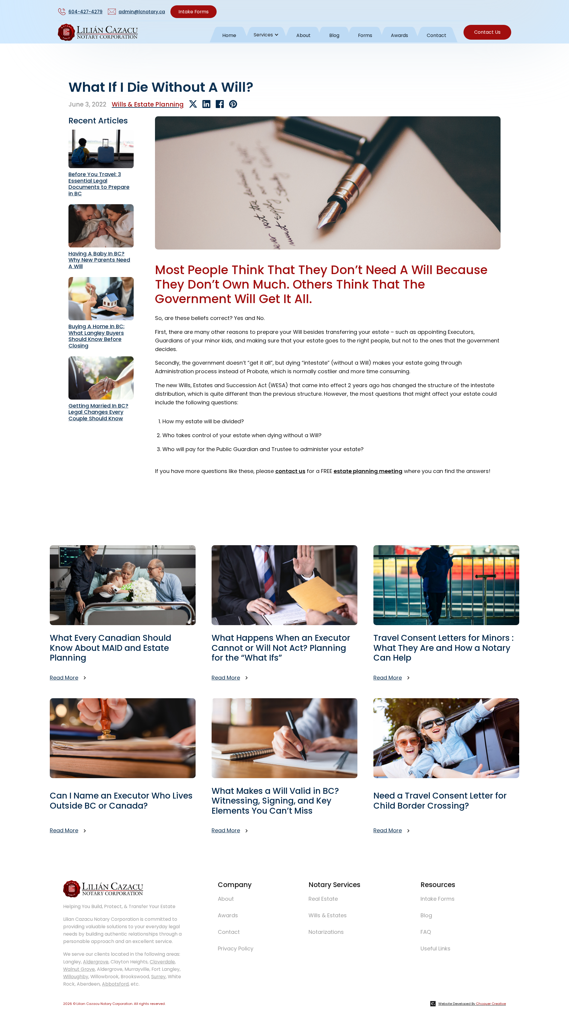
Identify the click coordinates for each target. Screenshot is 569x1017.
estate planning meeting (368, 471)
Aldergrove (95, 961)
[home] (98, 34)
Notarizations (326, 932)
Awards (399, 35)
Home (229, 35)
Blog (334, 35)
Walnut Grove (79, 969)
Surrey (158, 976)
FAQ (426, 932)
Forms (365, 35)
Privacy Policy (235, 948)
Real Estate (323, 898)
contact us (290, 471)
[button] (266, 33)
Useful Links (435, 948)
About (303, 35)
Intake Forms (193, 11)
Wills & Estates (328, 915)
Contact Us (487, 32)
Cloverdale (162, 961)
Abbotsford (115, 984)
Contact (436, 35)
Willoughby (75, 976)
